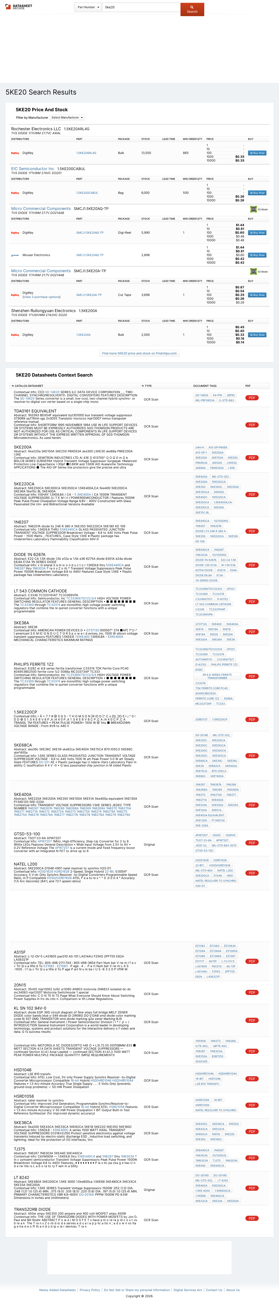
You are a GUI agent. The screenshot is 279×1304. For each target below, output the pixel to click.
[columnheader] (74, 386)
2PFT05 (230, 971)
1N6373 (215, 1040)
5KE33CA (218, 1129)
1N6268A (72, 808)
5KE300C (201, 750)
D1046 (218, 875)
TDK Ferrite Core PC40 (211, 688)
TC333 (220, 703)
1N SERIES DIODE (206, 580)
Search (192, 11)
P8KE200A (217, 467)
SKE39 (199, 765)
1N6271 (19, 811)
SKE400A (231, 765)
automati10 (203, 659)
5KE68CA (201, 760)
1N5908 (200, 1040)
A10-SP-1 (201, 452)
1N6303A (39, 568)
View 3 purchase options (41, 297)
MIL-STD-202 (220, 476)
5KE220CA (218, 497)
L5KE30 (232, 462)
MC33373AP (203, 703)
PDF (252, 398)
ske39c (217, 760)
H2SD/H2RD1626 (59, 878)
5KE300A (201, 481)
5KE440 (200, 1165)
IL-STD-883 (226, 400)
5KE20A (228, 634)
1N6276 (33, 815)
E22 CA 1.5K (228, 559)
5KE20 (214, 634)
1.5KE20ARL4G (86, 153)
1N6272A (57, 811)
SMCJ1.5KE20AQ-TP (90, 232)
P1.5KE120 (218, 820)
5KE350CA (202, 492)
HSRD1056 (117, 1107)
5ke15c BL (202, 512)
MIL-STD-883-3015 (224, 845)
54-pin (217, 395)
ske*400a (216, 776)
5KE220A (201, 805)
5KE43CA (201, 1129)
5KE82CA (201, 1134)
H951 (230, 875)
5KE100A (201, 810)
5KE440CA (70, 529)
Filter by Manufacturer (32, 117)
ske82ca (214, 765)
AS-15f (231, 966)
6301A (221, 570)
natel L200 (225, 870)
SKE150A (217, 457)
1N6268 (59, 808)
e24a (233, 570)
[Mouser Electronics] (16, 255)
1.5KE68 (200, 1195)
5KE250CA (202, 502)
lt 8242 (223, 1180)
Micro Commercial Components (41, 208)
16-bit (75, 1080)
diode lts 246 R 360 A (210, 531)
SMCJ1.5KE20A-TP (89, 295)
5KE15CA (201, 771)
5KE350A (233, 486)
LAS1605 (201, 966)
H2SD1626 (45, 871)
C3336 (199, 609)
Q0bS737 (201, 719)
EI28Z (199, 669)
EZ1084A (215, 950)
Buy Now (259, 153)
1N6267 (19, 568)
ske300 (217, 462)
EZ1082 (49, 966)
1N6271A (31, 811)
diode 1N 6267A (205, 559)
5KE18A (200, 634)
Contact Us (214, 1290)
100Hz (216, 835)
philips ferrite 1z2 (224, 664)
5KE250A (201, 1056)
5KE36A (219, 507)
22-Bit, (109, 871)
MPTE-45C (220, 1046)
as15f (213, 961)
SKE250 (233, 457)
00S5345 (201, 1061)
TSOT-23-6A (203, 840)
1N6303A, (216, 1051)
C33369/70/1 (203, 599)
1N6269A (98, 808)
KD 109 (200, 541)
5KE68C (200, 776)
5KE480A (201, 1185)
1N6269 (85, 808)
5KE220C (201, 740)
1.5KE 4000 (202, 1190)
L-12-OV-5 (227, 961)
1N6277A (72, 815)
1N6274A (108, 811)
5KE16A (213, 629)
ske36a (217, 639)
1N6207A (215, 525)
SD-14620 (52, 392)
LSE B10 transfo (207, 1083)
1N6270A (124, 808)
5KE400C (201, 497)
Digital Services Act (188, 1290)
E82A (198, 976)
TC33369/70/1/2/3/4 (81, 598)
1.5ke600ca (222, 1190)
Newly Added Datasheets (57, 1290)
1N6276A (46, 815)
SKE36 (231, 639)
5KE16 (199, 629)
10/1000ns (221, 520)
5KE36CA (218, 1123)
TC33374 (53, 605)
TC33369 (27, 605)
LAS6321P (213, 976)
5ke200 (234, 1123)
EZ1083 (63, 966)
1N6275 (121, 811)
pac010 (217, 966)
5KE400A (84, 494)
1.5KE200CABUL (87, 193)
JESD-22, (201, 845)
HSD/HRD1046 (101, 1080)
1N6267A (46, 808)
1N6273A (83, 811)
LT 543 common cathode (213, 604)
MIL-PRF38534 (204, 400)
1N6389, (230, 1040)
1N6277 (59, 815)
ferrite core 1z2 (207, 698)
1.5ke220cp (219, 719)
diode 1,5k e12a (206, 565)
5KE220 (229, 1134)
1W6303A (201, 1160)
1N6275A (20, 815)
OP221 (231, 588)
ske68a (200, 467)
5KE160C (216, 1139)
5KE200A (217, 452)
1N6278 (84, 815)
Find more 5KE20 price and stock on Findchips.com (139, 353)
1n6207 (200, 525)
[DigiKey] (16, 153)
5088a (228, 698)
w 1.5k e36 (228, 565)
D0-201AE (201, 735)
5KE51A (216, 810)
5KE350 (200, 486)
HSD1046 (215, 1078)
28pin (231, 395)
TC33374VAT (217, 609)
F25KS (216, 971)
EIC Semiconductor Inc (33, 168)
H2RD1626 (61, 871)
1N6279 (110, 815)
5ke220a (201, 457)
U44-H (199, 447)
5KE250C (201, 745)
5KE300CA (219, 481)
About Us (233, 1290)
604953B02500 (205, 693)
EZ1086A (215, 956)
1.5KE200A (83, 335)
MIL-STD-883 (204, 870)
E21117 (199, 961)
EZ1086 (200, 956)
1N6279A (123, 815)
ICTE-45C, (202, 1046)
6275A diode (204, 570)
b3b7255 (217, 1056)
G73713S (92, 630)
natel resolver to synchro (215, 880)
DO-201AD (86, 1194)
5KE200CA (202, 507)
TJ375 (217, 1160)
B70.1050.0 (219, 771)
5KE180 (233, 536)
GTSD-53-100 (204, 850)
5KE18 (227, 629)
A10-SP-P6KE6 (218, 447)
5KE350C (216, 486)
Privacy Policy (90, 1290)
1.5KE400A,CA (223, 502)
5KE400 (219, 492)
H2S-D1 (200, 885)
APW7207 (45, 841)
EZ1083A (230, 945)
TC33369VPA (204, 614)
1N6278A (97, 815)
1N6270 (111, 808)
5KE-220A (201, 825)
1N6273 (70, 811)
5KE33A (217, 1200)
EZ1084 (200, 950)
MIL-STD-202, (221, 735)
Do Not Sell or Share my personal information (137, 1290)
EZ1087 (231, 956)
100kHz (230, 835)
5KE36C (232, 760)
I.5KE (231, 467)
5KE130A (201, 820)
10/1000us (219, 1155)
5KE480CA (217, 1195)
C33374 (200, 683)
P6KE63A (201, 462)
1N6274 (96, 811)
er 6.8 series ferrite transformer (217, 676)
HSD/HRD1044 (122, 1080)
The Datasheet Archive (19, 6)
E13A (220, 575)
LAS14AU (201, 971)
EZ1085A (231, 950)
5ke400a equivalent (209, 815)
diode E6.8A (203, 575)
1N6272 (44, 811)
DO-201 (44, 762)
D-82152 (222, 599)
